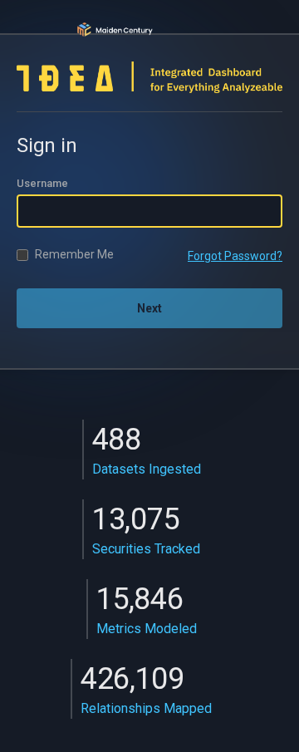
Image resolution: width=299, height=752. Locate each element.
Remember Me (74, 254)
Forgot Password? (235, 256)
